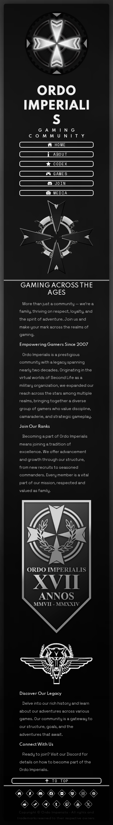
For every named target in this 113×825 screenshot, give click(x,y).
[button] (56, 145)
